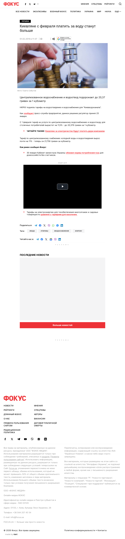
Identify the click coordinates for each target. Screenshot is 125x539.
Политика (75, 11)
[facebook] (5, 439)
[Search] (120, 4)
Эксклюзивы (39, 11)
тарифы (45, 231)
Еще (117, 11)
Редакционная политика (12, 431)
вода (33, 231)
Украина (88, 11)
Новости (8, 405)
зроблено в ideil (11, 534)
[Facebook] (25, 4)
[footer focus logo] (15, 398)
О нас (7, 418)
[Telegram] (34, 4)
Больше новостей (62, 325)
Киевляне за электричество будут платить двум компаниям (75, 131)
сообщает (29, 113)
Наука (108, 11)
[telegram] (18, 439)
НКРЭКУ (79, 231)
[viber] (32, 439)
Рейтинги (109, 4)
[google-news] (39, 439)
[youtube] (25, 439)
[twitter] (12, 439)
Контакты (102, 530)
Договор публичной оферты (45, 424)
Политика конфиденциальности (79, 530)
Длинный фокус (13, 414)
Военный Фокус (58, 11)
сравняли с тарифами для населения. (58, 214)
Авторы (38, 414)
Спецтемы (96, 4)
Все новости (22, 11)
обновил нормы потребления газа (82, 153)
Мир (99, 11)
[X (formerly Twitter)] (30, 4)
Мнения (85, 4)
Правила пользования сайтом (16, 424)
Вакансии (39, 418)
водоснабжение (62, 231)
